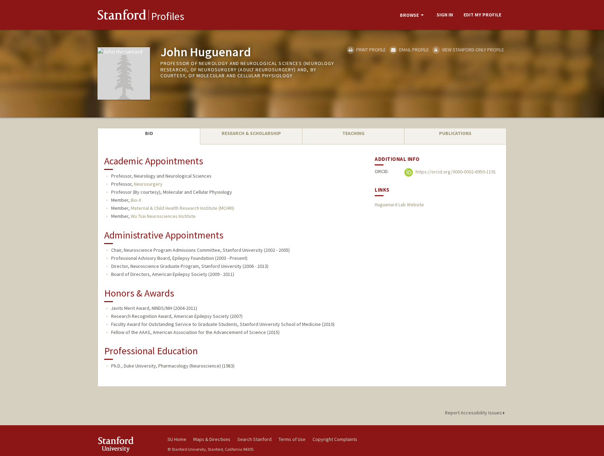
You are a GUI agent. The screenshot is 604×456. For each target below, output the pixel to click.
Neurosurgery (148, 184)
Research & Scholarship (251, 133)
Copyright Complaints (334, 439)
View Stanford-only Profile (472, 50)
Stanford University (127, 444)
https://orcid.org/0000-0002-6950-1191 (455, 172)
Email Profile (413, 50)
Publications (455, 133)
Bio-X (136, 200)
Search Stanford (254, 439)
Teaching (353, 133)
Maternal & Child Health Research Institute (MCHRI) (182, 208)
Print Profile (370, 50)
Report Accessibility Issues (474, 412)
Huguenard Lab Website (399, 204)
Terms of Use (292, 439)
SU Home (176, 439)
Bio (149, 133)
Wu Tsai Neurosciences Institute (163, 216)
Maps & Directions (211, 439)
